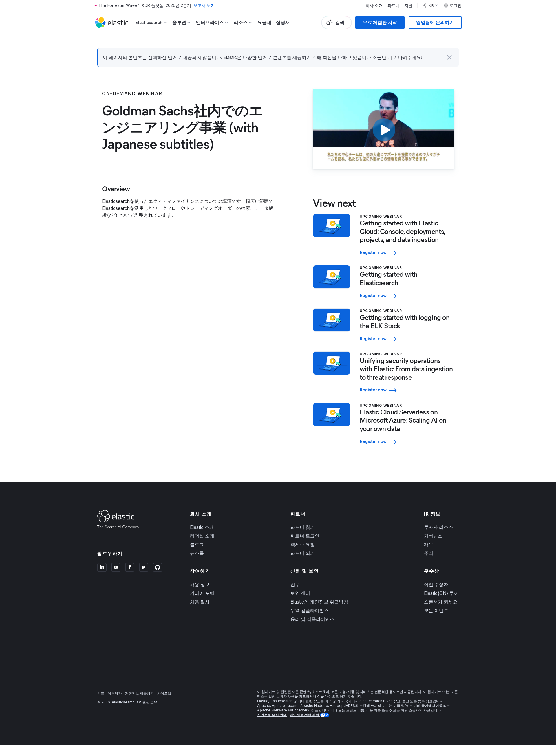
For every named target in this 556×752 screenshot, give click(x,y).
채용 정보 (200, 584)
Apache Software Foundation (282, 710)
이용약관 (115, 693)
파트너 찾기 (302, 527)
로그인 (455, 5)
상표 (100, 693)
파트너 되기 (302, 553)
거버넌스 (433, 536)
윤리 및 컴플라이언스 (312, 619)
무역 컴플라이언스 (309, 610)
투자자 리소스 (438, 527)
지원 (408, 5)
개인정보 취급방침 (139, 693)
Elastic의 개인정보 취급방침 (319, 602)
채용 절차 (200, 602)
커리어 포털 (202, 593)
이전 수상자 (436, 584)
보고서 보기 (204, 5)
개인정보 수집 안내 (272, 715)
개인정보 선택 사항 (305, 715)
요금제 (264, 22)
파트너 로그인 (304, 536)
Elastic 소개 (202, 527)
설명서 (283, 22)
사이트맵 (164, 693)
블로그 (197, 544)
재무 (428, 544)
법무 (295, 584)
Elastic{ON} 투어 (441, 593)
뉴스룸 (197, 553)
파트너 (393, 5)
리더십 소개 (202, 536)
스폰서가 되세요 (441, 602)
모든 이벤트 (436, 610)
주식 (428, 553)
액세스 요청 (302, 544)
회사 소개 (374, 5)
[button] (449, 57)
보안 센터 (300, 593)
